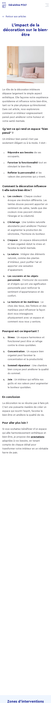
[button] (47, 5)
